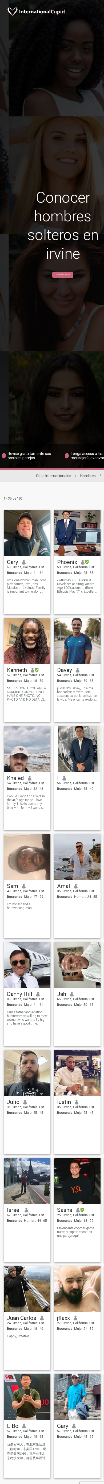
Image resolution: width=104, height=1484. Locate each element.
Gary (12, 562)
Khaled (15, 778)
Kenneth (17, 670)
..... (59, 1444)
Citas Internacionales (53, 476)
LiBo (12, 1426)
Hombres (88, 476)
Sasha (64, 1210)
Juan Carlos (21, 1318)
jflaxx (63, 1318)
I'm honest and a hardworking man (19, 906)
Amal (63, 886)
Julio (13, 1102)
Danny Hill (19, 994)
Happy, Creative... (19, 1336)
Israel (14, 1210)
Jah (61, 994)
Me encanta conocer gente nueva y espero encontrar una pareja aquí (75, 1232)
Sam (12, 886)
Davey (64, 670)
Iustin (64, 1102)
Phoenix (67, 562)
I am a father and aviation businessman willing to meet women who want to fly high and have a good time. (27, 1017)
